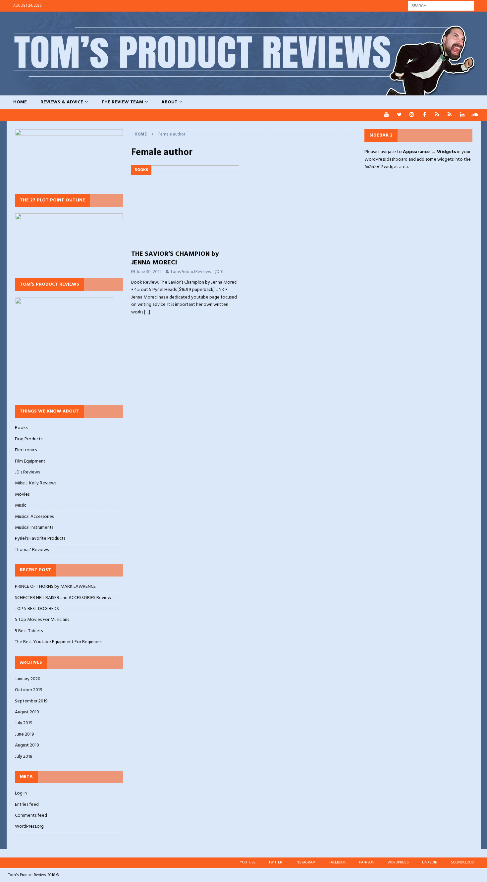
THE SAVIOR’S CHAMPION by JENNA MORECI (175, 258)
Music (20, 505)
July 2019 (23, 723)
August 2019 (27, 712)
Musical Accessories (34, 517)
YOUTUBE (247, 862)
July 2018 (23, 756)
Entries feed (27, 804)
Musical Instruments (34, 527)
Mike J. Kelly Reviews (35, 483)
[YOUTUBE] (387, 115)
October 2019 (28, 690)
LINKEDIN (430, 862)
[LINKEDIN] (462, 115)
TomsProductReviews (190, 271)
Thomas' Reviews (32, 550)
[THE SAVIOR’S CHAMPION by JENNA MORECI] (185, 206)
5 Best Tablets (29, 631)
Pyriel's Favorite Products (40, 538)
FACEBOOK (337, 862)
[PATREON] (437, 115)
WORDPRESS (398, 862)
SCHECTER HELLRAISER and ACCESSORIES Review (63, 598)
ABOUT (169, 102)
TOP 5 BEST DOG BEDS (37, 609)
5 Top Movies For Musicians (42, 620)
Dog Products (28, 439)
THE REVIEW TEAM (122, 102)
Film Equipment (30, 461)
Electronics (26, 450)
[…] (147, 312)
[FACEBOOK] (424, 115)
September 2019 (31, 701)
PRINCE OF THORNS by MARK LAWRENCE (55, 586)
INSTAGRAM (305, 862)
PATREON (366, 862)
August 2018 (27, 745)
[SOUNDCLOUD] (475, 115)
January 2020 (27, 679)
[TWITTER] (399, 115)
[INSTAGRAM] (412, 115)
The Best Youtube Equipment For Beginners (58, 642)
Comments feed (31, 815)
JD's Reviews (27, 472)
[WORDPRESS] (450, 115)
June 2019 (24, 734)
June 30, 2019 (148, 271)
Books (21, 428)
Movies (22, 494)
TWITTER (275, 862)
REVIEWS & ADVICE (61, 102)
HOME (20, 102)
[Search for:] (441, 6)
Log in (21, 793)
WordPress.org (29, 826)
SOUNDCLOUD (462, 862)
